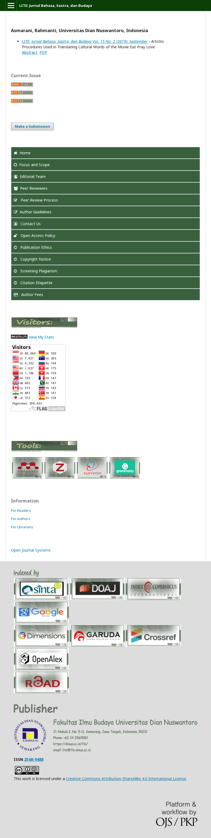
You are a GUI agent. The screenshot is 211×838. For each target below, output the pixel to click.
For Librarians (22, 526)
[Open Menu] (10, 5)
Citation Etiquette (35, 282)
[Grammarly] (124, 478)
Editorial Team (33, 176)
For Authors (20, 518)
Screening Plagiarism (38, 270)
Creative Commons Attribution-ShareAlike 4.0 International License (126, 778)
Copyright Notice (35, 259)
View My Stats (41, 337)
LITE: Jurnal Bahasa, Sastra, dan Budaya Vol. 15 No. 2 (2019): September (85, 41)
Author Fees (31, 294)
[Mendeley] (27, 478)
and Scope (34, 164)
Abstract (29, 52)
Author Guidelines (35, 211)
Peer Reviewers (34, 188)
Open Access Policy (37, 235)
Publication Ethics (35, 247)
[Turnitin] (92, 478)
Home (25, 152)
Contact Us (30, 223)
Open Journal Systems (31, 550)
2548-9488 (33, 759)
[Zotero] (59, 478)
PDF (43, 52)
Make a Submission (32, 126)
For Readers (21, 510)
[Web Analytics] (19, 337)
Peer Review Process (39, 200)
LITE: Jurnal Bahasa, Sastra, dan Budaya (55, 5)
